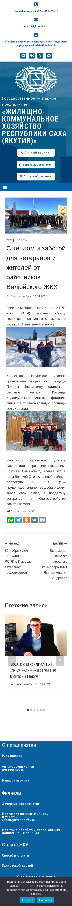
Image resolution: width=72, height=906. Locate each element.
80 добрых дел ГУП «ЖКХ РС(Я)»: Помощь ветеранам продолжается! (18, 558)
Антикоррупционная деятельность (18, 768)
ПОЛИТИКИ (28, 885)
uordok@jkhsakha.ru (36, 26)
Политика (45, 900)
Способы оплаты (15, 855)
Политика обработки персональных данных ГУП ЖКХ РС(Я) (31, 831)
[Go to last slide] (12, 660)
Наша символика (15, 780)
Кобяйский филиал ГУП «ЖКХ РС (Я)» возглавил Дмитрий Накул (33, 670)
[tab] (28, 710)
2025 (9, 240)
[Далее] (60, 660)
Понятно (27, 900)
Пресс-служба (19, 296)
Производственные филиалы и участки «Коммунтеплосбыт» (25, 817)
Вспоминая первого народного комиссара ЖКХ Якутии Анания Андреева (54, 561)
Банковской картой (17, 865)
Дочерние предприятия (21, 804)
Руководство (12, 756)
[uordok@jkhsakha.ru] (36, 19)
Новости (21, 240)
